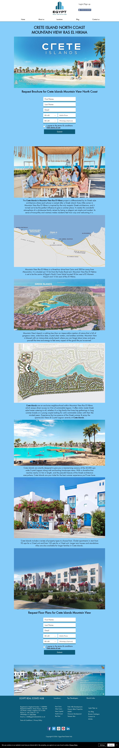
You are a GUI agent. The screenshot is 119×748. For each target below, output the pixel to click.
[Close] (117, 745)
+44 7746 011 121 (33, 712)
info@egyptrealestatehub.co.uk (35, 717)
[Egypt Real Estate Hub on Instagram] (58, 728)
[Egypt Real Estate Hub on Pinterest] (63, 728)
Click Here (33, 714)
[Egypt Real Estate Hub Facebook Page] (49, 728)
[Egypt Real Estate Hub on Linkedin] (68, 728)
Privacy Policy (38, 720)
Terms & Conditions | (27, 720)
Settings (102, 745)
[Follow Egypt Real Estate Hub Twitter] (54, 728)
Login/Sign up (84, 4)
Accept (111, 745)
